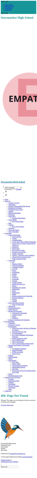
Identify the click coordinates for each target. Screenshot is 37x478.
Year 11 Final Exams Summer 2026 (22, 343)
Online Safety (16, 364)
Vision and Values (13, 230)
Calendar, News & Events (12, 377)
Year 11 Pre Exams (18, 342)
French (14, 276)
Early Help (15, 362)
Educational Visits (13, 381)
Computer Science (17, 267)
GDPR (10, 347)
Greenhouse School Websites (9, 462)
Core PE (14, 269)
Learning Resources (14, 308)
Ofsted (10, 359)
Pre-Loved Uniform (18, 226)
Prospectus (11, 215)
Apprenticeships (17, 240)
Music (14, 291)
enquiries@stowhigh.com (17, 453)
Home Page (9, 5)
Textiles (14, 301)
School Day (11, 216)
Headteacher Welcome (15, 208)
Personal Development (15, 311)
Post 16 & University (18, 250)
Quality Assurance (17, 254)
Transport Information (18, 218)
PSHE (14, 294)
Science (14, 299)
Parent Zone (15, 248)
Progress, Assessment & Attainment (19, 320)
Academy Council (13, 203)
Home (6, 199)
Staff (9, 223)
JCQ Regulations (17, 333)
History (14, 286)
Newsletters (11, 384)
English (14, 274)
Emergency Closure (14, 325)
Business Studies (17, 264)
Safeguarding (12, 360)
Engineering (15, 272)
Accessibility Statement (19, 348)
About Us (7, 201)
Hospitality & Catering (19, 287)
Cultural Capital (17, 315)
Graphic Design (17, 282)
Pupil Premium (12, 357)
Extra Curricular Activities (16, 303)
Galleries (11, 382)
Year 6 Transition (13, 232)
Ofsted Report (9, 6)
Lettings (10, 211)
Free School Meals (17, 221)
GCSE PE (15, 277)
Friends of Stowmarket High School (19, 206)
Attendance (11, 323)
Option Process (12, 309)
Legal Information (27, 457)
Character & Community (19, 313)
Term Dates (8, 8)
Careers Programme (14, 235)
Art (13, 262)
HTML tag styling (17, 352)
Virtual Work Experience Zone (21, 257)
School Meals (12, 220)
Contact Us (8, 391)
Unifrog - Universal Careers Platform (23, 255)
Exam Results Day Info (19, 332)
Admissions (11, 204)
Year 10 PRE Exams (18, 340)
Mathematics (16, 289)
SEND (10, 374)
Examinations (12, 326)
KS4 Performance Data (15, 376)
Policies (10, 355)
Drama (14, 270)
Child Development (18, 265)
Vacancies (8, 10)
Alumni (14, 238)
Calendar (11, 379)
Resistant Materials (17, 298)
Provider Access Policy (19, 252)
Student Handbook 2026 (19, 338)
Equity (14, 316)
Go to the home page (7, 405)
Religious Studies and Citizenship (22, 296)
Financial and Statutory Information (19, 345)
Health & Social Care (18, 284)
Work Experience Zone (19, 259)
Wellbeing (15, 318)
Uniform (10, 225)
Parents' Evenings (13, 386)
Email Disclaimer (17, 350)
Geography (15, 279)
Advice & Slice (16, 237)
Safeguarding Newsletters (20, 365)
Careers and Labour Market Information (24, 242)
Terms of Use (16, 354)
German (14, 281)
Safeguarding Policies (18, 367)
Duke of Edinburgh (18, 304)
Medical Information (14, 213)
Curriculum (8, 233)
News (10, 389)
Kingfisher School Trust (15, 209)
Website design (5, 460)
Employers (15, 247)
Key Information (10, 321)
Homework (11, 306)
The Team (15, 369)
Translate (18, 189)
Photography (16, 293)
